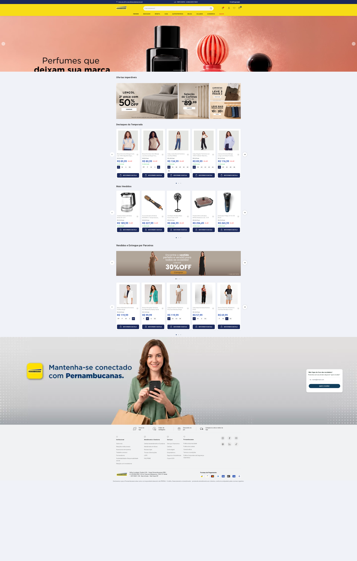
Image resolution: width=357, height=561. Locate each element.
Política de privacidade (190, 443)
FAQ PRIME (147, 458)
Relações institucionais (123, 446)
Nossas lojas (148, 449)
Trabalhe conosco (121, 452)
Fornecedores (120, 455)
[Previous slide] (3, 44)
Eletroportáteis (177, 14)
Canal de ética (187, 449)
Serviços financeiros (173, 443)
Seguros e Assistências (174, 455)
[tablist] (178, 182)
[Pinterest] (223, 444)
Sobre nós (119, 443)
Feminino (136, 14)
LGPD (145, 455)
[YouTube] (236, 438)
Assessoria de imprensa (123, 449)
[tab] (175, 70)
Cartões (169, 446)
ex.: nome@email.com (317, 379)
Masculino (146, 14)
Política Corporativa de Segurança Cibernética (193, 456)
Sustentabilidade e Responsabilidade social (127, 459)
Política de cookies (189, 446)
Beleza (190, 14)
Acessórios (211, 14)
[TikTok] (236, 444)
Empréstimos (171, 452)
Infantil (157, 14)
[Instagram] (223, 438)
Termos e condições (189, 452)
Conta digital (171, 449)
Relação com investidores (124, 463)
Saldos (221, 14)
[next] (245, 154)
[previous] (112, 154)
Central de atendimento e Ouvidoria (154, 443)
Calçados (199, 14)
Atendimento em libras (150, 446)
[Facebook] (229, 438)
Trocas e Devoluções (150, 452)
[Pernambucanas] (121, 8)
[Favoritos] (234, 8)
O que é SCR (170, 458)
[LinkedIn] (229, 444)
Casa (166, 14)
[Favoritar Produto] (137, 154)
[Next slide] (354, 44)
